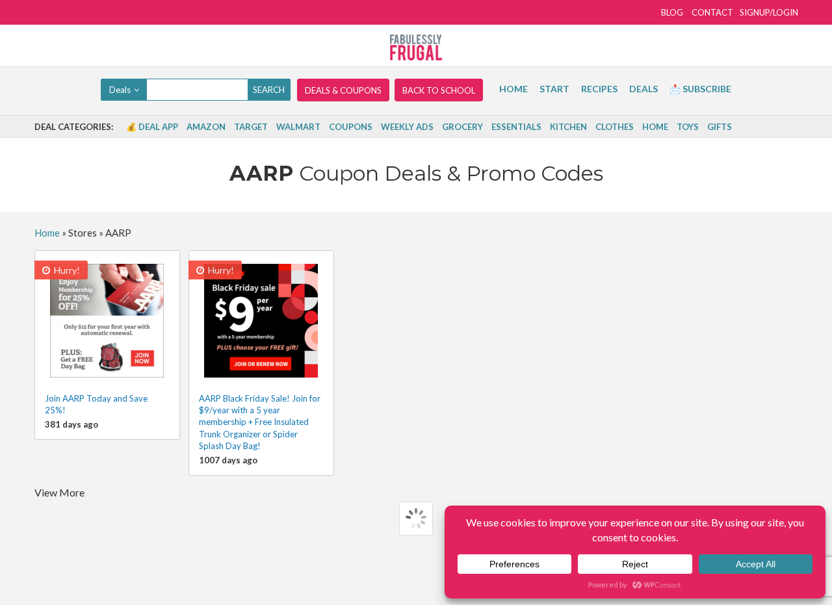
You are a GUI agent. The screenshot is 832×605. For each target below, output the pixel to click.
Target (251, 127)
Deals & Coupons (343, 90)
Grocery (462, 127)
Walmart (298, 127)
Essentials (516, 127)
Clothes (614, 127)
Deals (643, 88)
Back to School (438, 90)
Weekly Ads (407, 127)
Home (513, 88)
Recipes (599, 88)
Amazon (206, 127)
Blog (672, 12)
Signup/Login (769, 12)
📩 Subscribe (700, 88)
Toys (688, 127)
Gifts (719, 127)
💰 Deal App (152, 127)
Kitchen (568, 127)
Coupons (350, 127)
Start (554, 88)
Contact (712, 12)
